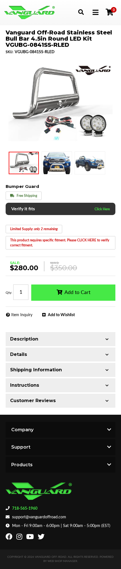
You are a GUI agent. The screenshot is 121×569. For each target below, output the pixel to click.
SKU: (9, 52)
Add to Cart (77, 292)
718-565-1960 (24, 508)
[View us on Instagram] (20, 538)
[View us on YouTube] (30, 538)
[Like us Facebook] (10, 538)
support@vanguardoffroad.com (39, 517)
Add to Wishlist (61, 315)
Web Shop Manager (62, 561)
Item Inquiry (21, 315)
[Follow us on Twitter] (42, 538)
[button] (81, 12)
